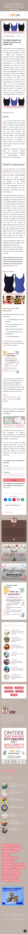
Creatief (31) (17, 874)
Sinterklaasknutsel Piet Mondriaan (16, 800)
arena (4, 121)
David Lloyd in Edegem (12, 173)
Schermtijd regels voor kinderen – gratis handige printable (17, 815)
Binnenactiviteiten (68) (10, 851)
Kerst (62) (6, 854)
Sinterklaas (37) (20, 867)
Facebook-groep (14, 9)
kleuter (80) (6, 845)
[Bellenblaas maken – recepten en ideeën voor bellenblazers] (4, 786)
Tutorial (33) (6, 874)
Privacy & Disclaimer (18, 7)
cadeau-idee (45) (8, 864)
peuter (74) (6, 848)
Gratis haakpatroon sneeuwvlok (15, 807)
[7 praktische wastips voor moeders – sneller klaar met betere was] (7, 662)
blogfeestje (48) (8, 861)
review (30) (15, 880)
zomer (10, 512)
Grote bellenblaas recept (14, 829)
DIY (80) (15, 845)
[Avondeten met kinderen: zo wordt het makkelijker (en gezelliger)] (7, 640)
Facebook (7, 397)
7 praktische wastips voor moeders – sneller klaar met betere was (17, 662)
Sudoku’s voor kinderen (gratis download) (15, 793)
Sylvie (12, 112)
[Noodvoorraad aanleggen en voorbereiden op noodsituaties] (7, 669)
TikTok (8, 399)
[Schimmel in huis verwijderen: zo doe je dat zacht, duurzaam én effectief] (7, 632)
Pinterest (19, 397)
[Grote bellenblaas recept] (4, 830)
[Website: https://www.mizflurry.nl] (14, 539)
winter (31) (6, 880)
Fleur (14, 526)
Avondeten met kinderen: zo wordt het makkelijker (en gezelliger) (17, 640)
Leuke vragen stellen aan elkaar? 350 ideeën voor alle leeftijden (17, 677)
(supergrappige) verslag (10, 266)
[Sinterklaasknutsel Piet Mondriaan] (4, 800)
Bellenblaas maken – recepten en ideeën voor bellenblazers (17, 785)
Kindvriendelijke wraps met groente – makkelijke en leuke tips (17, 648)
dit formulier (6, 487)
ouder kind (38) (7, 867)
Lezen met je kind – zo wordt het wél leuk (17, 654)
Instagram (13, 397)
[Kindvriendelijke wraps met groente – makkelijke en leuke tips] (7, 647)
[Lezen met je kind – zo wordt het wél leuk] (7, 654)
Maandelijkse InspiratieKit (11, 5)
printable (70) (17, 848)
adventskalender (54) (9, 858)
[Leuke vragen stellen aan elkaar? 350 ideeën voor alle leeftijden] (7, 677)
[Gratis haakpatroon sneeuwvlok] (4, 808)
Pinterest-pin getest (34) (10, 870)
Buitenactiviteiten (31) (9, 877)
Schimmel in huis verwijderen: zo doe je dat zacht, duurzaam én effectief (17, 633)
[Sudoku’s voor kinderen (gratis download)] (4, 793)
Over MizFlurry (9, 3)
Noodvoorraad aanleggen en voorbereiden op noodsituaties (17, 669)
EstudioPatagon (19, 919)
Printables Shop (18, 3)
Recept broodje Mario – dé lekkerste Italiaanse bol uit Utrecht (16, 823)
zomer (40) (19, 864)
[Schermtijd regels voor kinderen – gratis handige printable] (4, 815)
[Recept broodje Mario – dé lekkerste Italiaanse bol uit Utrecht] (4, 823)
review (7, 512)
